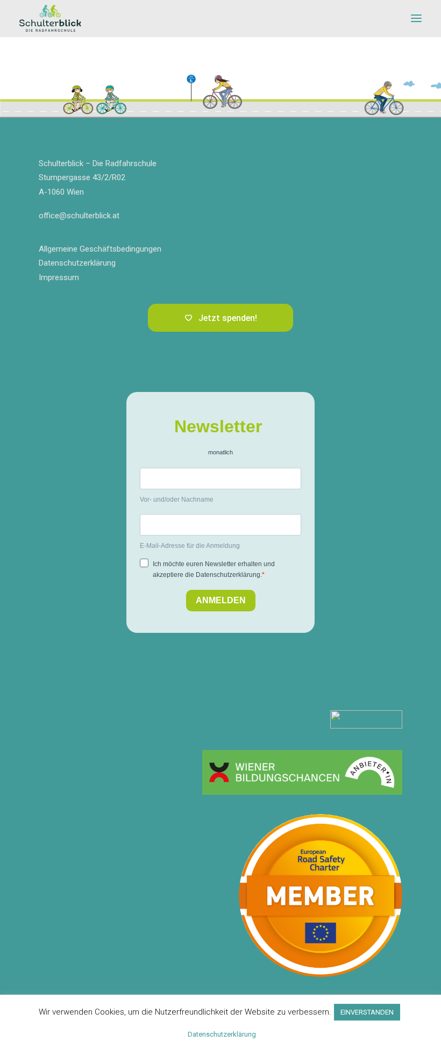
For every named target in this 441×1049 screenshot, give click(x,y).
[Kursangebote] (302, 772)
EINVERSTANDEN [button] (367, 1012)
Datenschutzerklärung (77, 263)
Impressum (59, 277)
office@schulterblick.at (79, 215)
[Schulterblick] (50, 18)
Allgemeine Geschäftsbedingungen (100, 249)
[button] (416, 18)
